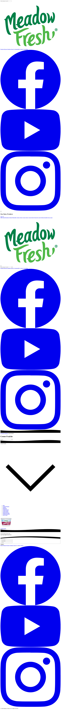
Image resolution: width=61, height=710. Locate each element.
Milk (1, 217)
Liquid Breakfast (6, 217)
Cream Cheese (25, 217)
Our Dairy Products (4, 433)
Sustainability (17, 49)
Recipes (5, 49)
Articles (21, 545)
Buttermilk (14, 217)
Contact (21, 49)
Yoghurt (10, 217)
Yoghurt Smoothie (44, 217)
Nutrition (9, 49)
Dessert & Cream (37, 217)
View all (2, 216)
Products (2, 49)
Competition (25, 49)
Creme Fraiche (31, 217)
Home (1, 545)
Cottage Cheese (19, 217)
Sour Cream (50, 217)
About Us (13, 49)
